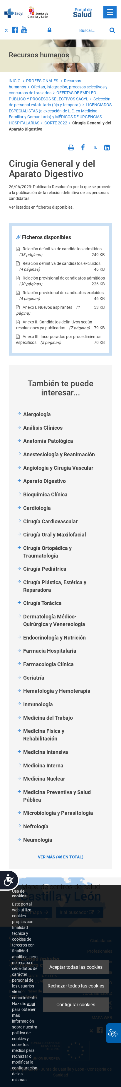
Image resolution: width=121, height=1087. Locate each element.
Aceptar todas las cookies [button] (75, 967)
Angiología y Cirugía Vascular (58, 468)
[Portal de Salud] (82, 12)
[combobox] (91, 30)
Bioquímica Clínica (45, 494)
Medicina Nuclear (44, 779)
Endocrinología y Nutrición (54, 638)
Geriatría (33, 678)
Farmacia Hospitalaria (49, 651)
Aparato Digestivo (44, 481)
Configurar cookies (75, 1004)
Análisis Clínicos (43, 428)
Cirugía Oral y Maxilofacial (54, 535)
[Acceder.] (50, 30)
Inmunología (38, 704)
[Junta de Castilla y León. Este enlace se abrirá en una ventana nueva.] (38, 12)
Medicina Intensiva (45, 752)
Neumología (37, 840)
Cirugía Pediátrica (44, 569)
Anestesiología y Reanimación (59, 454)
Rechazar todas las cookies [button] (76, 986)
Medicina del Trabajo (48, 718)
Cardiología (37, 508)
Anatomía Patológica (48, 441)
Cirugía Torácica (42, 603)
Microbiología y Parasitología (58, 813)
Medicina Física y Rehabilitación (43, 735)
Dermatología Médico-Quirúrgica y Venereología (54, 620)
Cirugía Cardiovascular (50, 521)
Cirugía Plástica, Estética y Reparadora (54, 586)
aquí (31, 1003)
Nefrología (35, 826)
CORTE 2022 (55, 123)
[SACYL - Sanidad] (13, 12)
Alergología (37, 414)
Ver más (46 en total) (60, 857)
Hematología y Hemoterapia (56, 691)
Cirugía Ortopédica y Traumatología (47, 552)
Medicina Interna (43, 765)
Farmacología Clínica (48, 664)
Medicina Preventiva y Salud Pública (57, 796)
